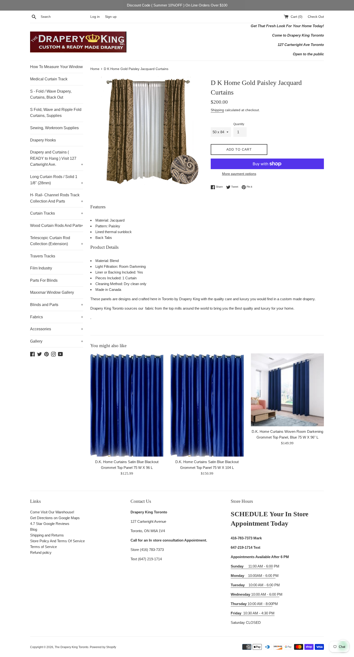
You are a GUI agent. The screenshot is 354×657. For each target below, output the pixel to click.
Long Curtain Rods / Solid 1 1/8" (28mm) (56, 180)
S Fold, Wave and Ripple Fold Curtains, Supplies (55, 113)
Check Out (316, 17)
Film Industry (41, 268)
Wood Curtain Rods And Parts (56, 225)
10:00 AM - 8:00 (251, 604)
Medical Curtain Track (48, 79)
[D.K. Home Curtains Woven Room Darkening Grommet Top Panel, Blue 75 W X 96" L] (287, 389)
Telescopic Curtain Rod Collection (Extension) (56, 241)
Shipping (217, 110)
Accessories (56, 329)
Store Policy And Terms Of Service (57, 541)
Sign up (111, 17)
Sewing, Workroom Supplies (54, 128)
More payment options (239, 174)
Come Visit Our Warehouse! (52, 512)
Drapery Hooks (43, 140)
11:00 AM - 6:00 (252, 566)
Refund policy (41, 552)
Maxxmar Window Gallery (52, 292)
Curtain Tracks (56, 213)
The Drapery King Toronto (71, 647)
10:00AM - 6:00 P (253, 576)
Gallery (56, 341)
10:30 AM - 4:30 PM (259, 613)
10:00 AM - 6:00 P (255, 594)
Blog (33, 529)
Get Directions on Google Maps (55, 518)
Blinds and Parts (56, 305)
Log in (95, 17)
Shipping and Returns (47, 535)
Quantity (238, 124)
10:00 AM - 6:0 (251, 585)
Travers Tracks (42, 256)
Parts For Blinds (44, 280)
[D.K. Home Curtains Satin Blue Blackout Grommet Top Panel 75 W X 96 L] (126, 405)
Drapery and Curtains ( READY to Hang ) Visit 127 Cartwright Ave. (56, 158)
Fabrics (56, 317)
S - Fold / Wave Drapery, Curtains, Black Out (51, 94)
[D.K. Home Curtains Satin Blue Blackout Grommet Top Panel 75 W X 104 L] (206, 405)
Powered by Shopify (103, 647)
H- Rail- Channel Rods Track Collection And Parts (56, 198)
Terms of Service (43, 547)
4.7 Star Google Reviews (49, 524)
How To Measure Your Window (56, 67)
